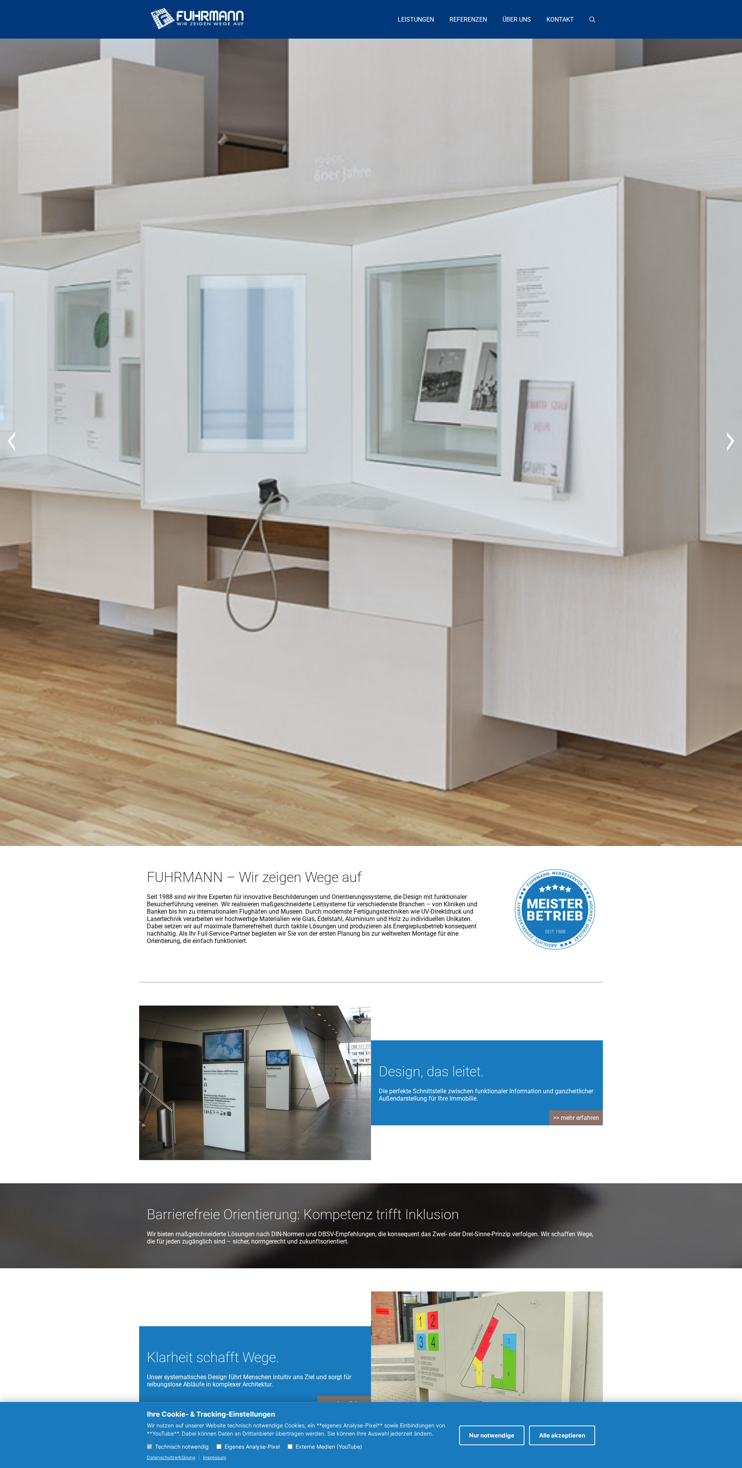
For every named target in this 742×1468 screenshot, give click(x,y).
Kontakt (560, 19)
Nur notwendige (491, 1435)
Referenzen (468, 19)
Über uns (516, 19)
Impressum (214, 1457)
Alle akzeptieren (562, 1435)
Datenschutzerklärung (171, 1457)
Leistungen (416, 19)
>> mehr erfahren (576, 1117)
